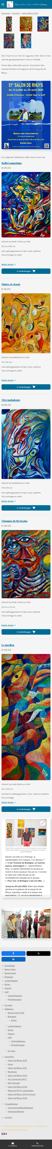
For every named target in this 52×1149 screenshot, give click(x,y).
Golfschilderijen (15, 995)
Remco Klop (10, 969)
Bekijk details (8, 264)
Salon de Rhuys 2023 (17, 1075)
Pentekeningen (14, 999)
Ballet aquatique (12, 163)
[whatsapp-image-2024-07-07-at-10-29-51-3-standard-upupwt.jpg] (26, 24)
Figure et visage (11, 284)
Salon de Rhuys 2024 (30, 13)
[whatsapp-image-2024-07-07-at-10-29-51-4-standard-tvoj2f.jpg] (42, 24)
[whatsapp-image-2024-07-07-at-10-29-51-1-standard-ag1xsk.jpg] (9, 40)
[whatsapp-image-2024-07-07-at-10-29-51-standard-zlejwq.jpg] (9, 24)
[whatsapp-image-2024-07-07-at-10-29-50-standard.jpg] (26, 40)
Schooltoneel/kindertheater (20, 1107)
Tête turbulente (11, 400)
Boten (7, 984)
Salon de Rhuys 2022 (17, 1060)
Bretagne (9, 977)
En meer (8, 1005)
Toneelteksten (11, 1104)
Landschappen (11, 980)
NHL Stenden (14, 1083)
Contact (8, 1117)
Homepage (6, 13)
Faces (10, 1064)
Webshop (9, 1009)
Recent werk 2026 (16, 1013)
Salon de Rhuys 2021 (17, 1068)
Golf (7, 992)
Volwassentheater (16, 1111)
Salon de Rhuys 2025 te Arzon (21, 1094)
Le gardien (8, 645)
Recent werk (10, 973)
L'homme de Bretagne (15, 521)
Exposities (16, 13)
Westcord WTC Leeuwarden (20, 1090)
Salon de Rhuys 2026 (17, 1098)
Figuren (8, 988)
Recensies (12, 1071)
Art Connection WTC (17, 1079)
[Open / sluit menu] (3, 4)
